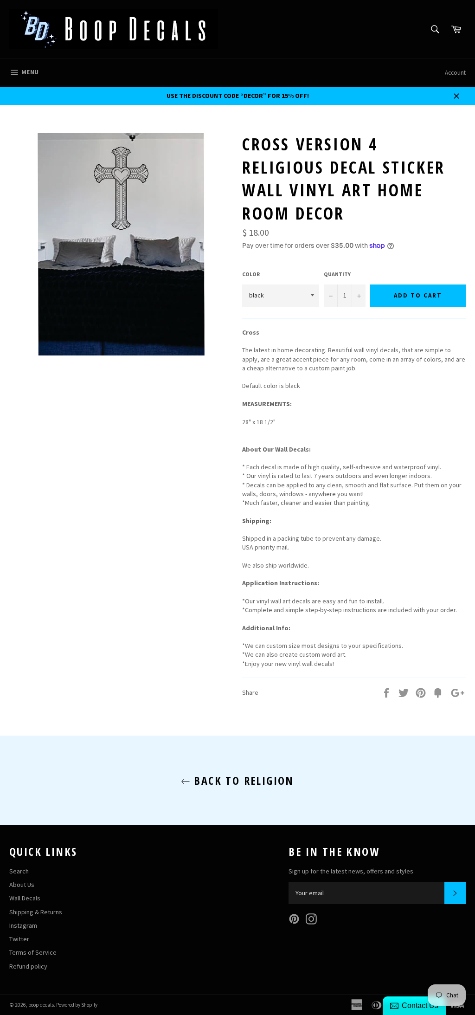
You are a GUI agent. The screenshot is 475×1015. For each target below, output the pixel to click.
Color (251, 274)
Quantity (337, 274)
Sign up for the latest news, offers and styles (351, 871)
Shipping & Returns (35, 912)
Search (19, 871)
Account (455, 73)
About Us (21, 884)
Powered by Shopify (76, 1005)
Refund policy (28, 966)
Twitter (19, 939)
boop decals (41, 1005)
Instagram (23, 925)
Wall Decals (24, 898)
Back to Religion (242, 780)
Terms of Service (33, 952)
